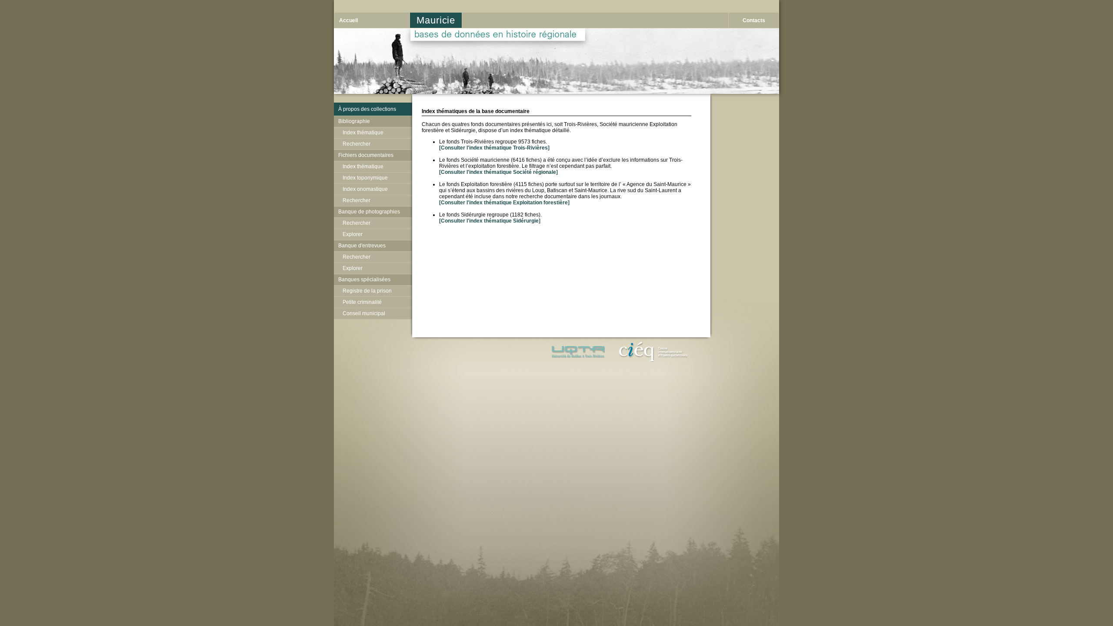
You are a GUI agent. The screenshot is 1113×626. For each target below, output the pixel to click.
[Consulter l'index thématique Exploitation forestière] (504, 203)
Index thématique (363, 133)
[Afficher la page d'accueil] (556, 92)
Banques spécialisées (364, 279)
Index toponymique (365, 178)
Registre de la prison (367, 291)
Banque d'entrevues (362, 246)
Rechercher (356, 144)
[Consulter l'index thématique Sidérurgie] (489, 221)
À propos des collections (367, 109)
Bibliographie (354, 121)
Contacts (754, 20)
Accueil (348, 20)
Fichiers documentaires (365, 155)
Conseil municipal (364, 313)
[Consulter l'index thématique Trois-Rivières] (494, 148)
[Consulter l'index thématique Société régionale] (498, 172)
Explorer (353, 234)
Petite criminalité (362, 302)
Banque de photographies (369, 212)
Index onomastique (365, 189)
